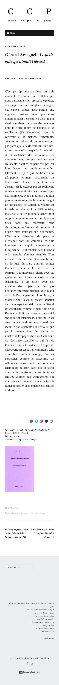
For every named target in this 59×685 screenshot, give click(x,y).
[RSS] (32, 664)
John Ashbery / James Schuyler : (42, 533)
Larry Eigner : (17, 533)
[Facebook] (27, 664)
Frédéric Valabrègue (18, 513)
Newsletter (31, 672)
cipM (46, 658)
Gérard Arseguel (38, 513)
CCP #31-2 (13, 508)
